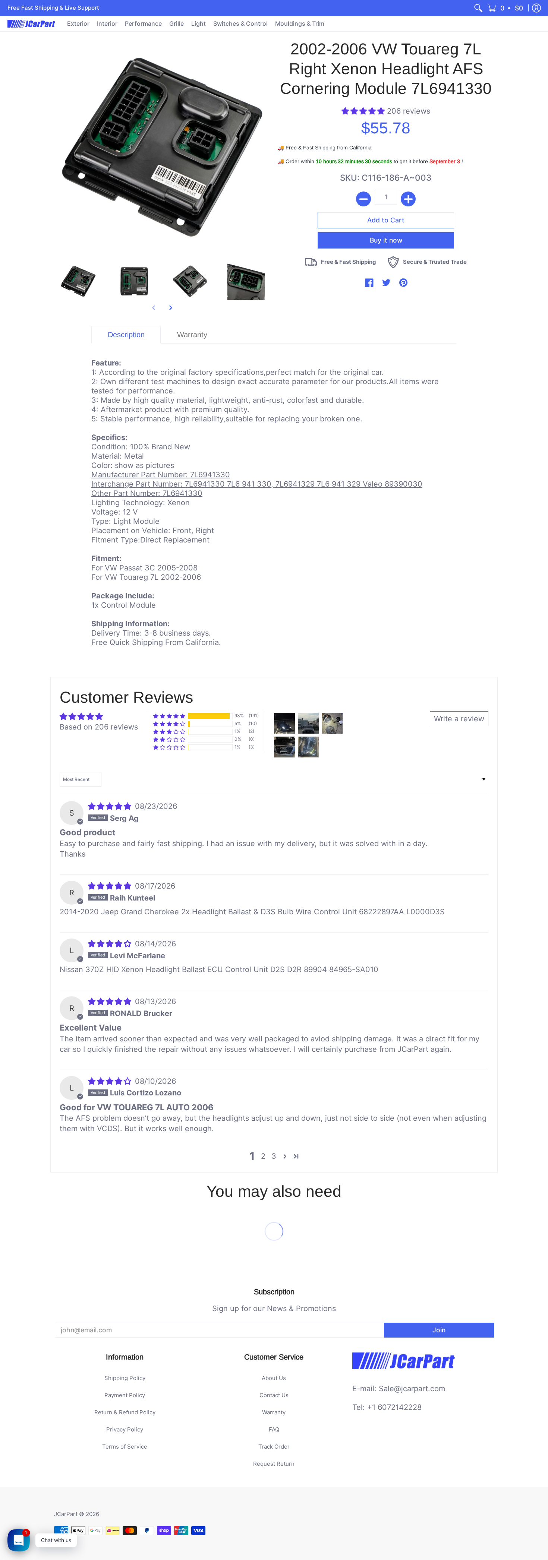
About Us (274, 1378)
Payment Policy (124, 1395)
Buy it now (386, 229)
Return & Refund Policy (124, 1412)
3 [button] (273, 1156)
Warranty (274, 1412)
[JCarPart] (31, 23)
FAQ (274, 1429)
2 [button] (263, 1156)
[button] (505, 8)
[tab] (126, 335)
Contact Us (274, 1395)
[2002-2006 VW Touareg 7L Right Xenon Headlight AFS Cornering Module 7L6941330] (78, 281)
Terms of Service (124, 1446)
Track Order (274, 1446)
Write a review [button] (459, 718)
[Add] (408, 199)
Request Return (274, 1463)
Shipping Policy (124, 1378)
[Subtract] (363, 199)
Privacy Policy (124, 1429)
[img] (110, 806)
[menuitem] (478, 8)
